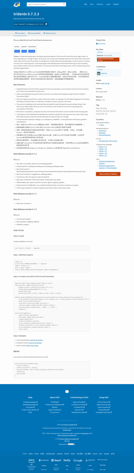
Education (102, 133)
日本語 (42, 454)
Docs (91, 4)
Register (116, 4)
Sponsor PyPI (79, 410)
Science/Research (105, 135)
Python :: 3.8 (103, 153)
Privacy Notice (103, 410)
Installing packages (29, 402)
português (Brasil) (50, 454)
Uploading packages (29, 405)
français (37, 454)
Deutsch (73, 454)
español (31, 454)
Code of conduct (103, 407)
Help (85, 4)
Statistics (55, 407)
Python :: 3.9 (103, 155)
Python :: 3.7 (103, 151)
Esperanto (106, 454)
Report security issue (104, 405)
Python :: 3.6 (103, 149)
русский (95, 454)
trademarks (85, 433)
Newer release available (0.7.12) (106, 59)
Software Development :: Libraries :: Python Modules (108, 167)
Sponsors (100, 4)
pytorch (32, 340)
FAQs (30, 412)
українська (60, 454)
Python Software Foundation (66, 435)
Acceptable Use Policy (103, 412)
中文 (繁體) (88, 454)
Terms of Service (103, 402)
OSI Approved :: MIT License (108, 141)
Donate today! (67, 430)
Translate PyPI (78, 407)
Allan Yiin (104, 83)
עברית (100, 454)
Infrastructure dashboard (54, 405)
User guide (29, 407)
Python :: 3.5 (103, 147)
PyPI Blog (54, 402)
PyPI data (99, 52)
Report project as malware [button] (108, 174)
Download (101, 44)
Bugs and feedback (79, 402)
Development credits (78, 412)
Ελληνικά (66, 454)
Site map (67, 441)
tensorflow (39, 340)
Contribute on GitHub (78, 405)
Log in (108, 4)
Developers (102, 131)
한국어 (113, 454)
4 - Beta (101, 125)
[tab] (20, 33)
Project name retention (29, 410)
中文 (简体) (80, 454)
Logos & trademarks (54, 410)
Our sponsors (54, 412)
